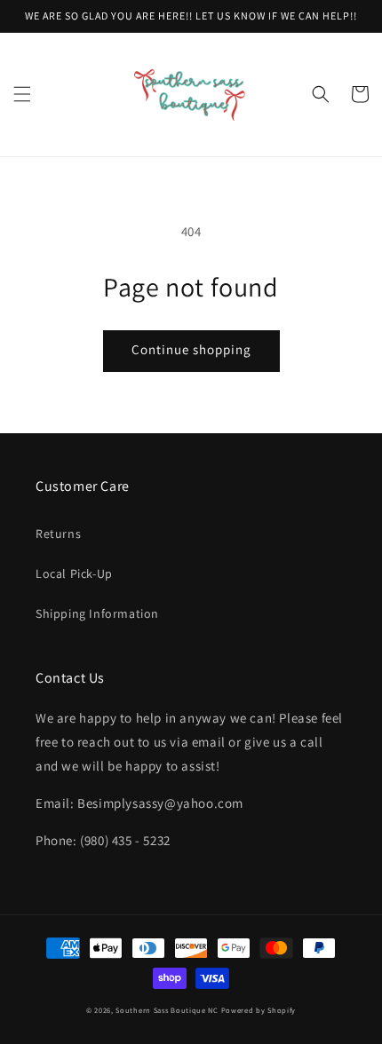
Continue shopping (191, 349)
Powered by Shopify (259, 1010)
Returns (58, 534)
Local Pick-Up (74, 573)
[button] (22, 94)
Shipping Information (97, 613)
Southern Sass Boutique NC (167, 1010)
